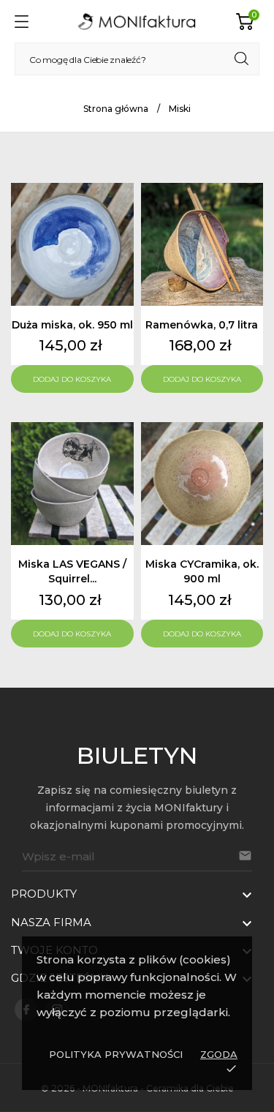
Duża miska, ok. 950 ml (72, 324)
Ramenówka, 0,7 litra (201, 324)
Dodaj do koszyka (72, 379)
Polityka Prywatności (116, 1054)
